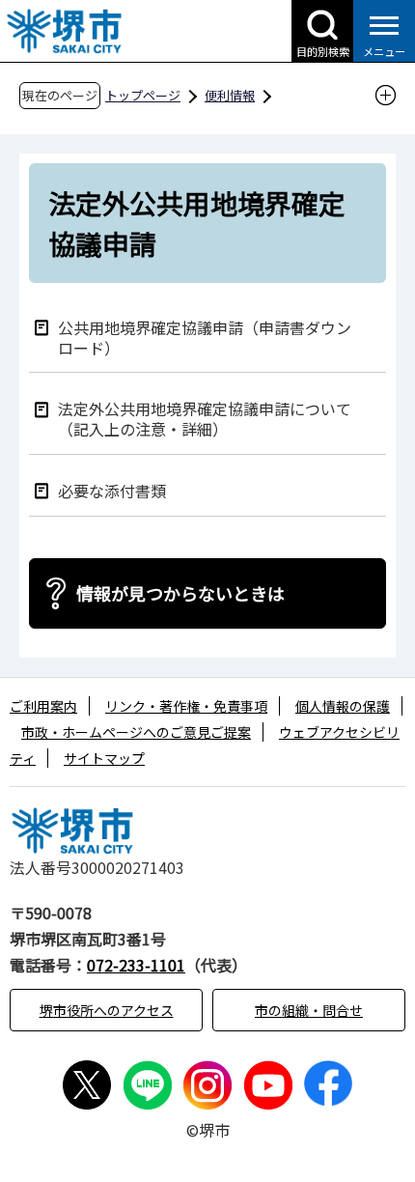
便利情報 (230, 95)
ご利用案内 (43, 706)
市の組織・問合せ (309, 1010)
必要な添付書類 (112, 490)
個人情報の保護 (342, 706)
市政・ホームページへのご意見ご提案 (136, 732)
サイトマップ (104, 758)
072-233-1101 (136, 964)
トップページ (142, 95)
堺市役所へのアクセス (107, 1010)
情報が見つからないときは (180, 592)
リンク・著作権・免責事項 (186, 706)
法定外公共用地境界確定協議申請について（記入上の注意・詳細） (204, 418)
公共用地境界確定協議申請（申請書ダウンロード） (204, 337)
